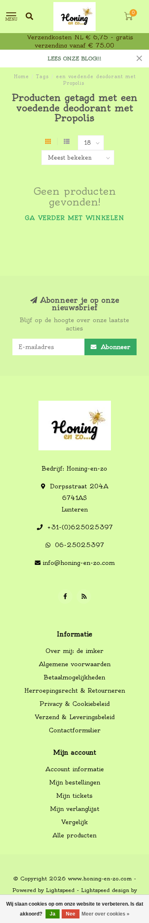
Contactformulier (75, 730)
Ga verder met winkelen (74, 218)
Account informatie (75, 769)
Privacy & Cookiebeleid (74, 704)
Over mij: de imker (74, 651)
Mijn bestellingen (74, 782)
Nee (70, 914)
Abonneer (114, 347)
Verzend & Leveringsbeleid (75, 717)
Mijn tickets (74, 795)
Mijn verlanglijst (74, 809)
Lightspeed (60, 890)
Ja (52, 914)
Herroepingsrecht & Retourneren (74, 690)
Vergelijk (74, 822)
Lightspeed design (105, 890)
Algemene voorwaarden (75, 664)
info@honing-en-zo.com (79, 563)
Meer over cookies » (106, 914)
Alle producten (74, 835)
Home (21, 76)
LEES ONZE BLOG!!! (74, 58)
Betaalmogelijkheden (74, 677)
